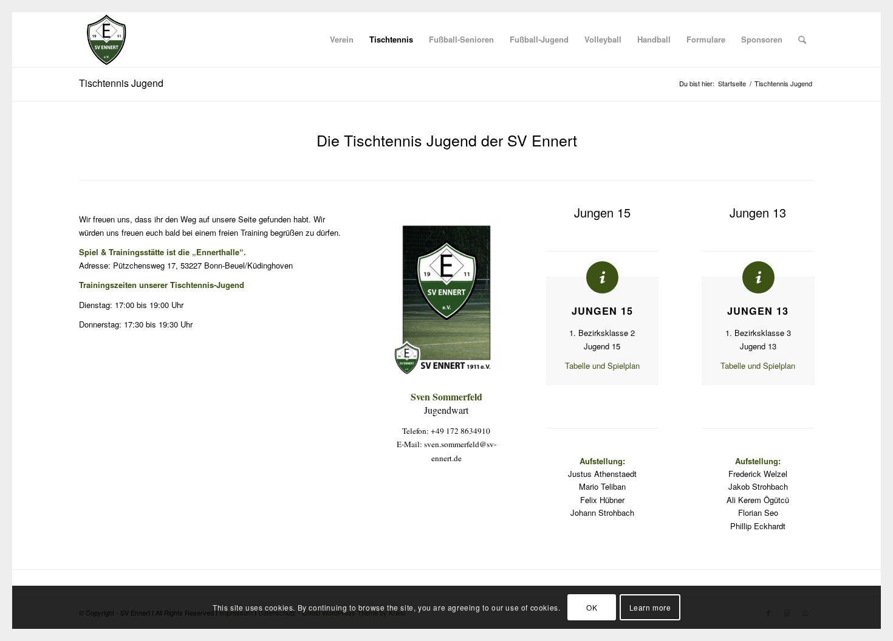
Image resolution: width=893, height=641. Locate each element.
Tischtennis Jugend (121, 83)
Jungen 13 (758, 311)
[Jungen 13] (758, 277)
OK (591, 607)
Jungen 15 (602, 311)
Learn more (650, 607)
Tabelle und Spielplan (602, 365)
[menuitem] (341, 39)
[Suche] (802, 39)
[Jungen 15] (602, 277)
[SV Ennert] (106, 39)
